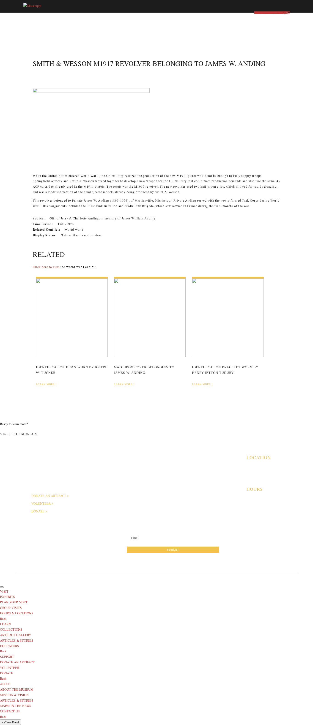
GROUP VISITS (207, 484)
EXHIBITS (204, 470)
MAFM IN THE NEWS (15, 705)
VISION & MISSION (107, 477)
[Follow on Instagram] (251, 540)
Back (3, 618)
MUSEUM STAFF (106, 484)
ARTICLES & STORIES (161, 484)
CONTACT (101, 497)
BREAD (207, 577)
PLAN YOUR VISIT (210, 477)
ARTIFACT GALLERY (160, 471)
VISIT (4, 591)
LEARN (5, 624)
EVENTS (203, 490)
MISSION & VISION (14, 695)
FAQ (97, 491)
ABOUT (5, 684)
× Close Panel (10, 722)
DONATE (37, 511)
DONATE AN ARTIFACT (48, 495)
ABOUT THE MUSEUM (110, 471)
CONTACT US (10, 711)
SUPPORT (7, 656)
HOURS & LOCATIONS (16, 613)
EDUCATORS (154, 477)
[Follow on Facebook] (238, 540)
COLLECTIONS (11, 629)
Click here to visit (46, 267)
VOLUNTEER (41, 503)
